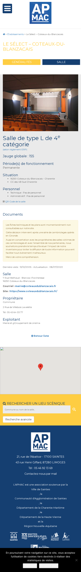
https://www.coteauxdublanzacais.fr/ (33, 291)
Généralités (22, 62)
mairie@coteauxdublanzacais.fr (35, 286)
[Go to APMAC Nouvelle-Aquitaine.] (4, 34)
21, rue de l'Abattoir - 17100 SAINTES (40, 456)
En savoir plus (48, 565)
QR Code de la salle (15, 201)
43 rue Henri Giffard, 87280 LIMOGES (40, 462)
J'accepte (30, 565)
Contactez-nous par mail (40, 473)
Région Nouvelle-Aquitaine (40, 526)
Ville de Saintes (40, 489)
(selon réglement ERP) (15, 149)
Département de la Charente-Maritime (40, 507)
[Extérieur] (40, 102)
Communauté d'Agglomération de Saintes (40, 498)
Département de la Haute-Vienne (40, 517)
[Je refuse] (76, 560)
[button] (40, 367)
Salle (61, 62)
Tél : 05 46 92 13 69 (40, 468)
